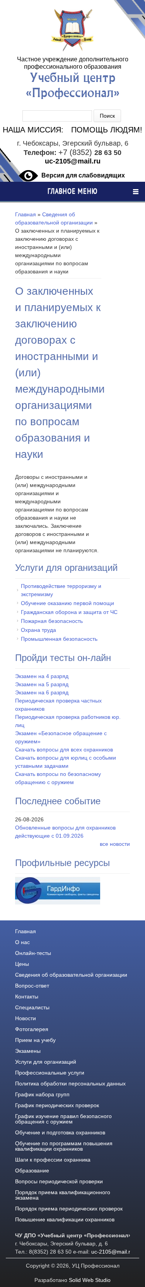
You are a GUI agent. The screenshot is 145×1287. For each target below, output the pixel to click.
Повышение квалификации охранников (64, 1219)
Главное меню (72, 191)
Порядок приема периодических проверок (69, 1208)
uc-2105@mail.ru (73, 160)
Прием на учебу (35, 1040)
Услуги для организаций (45, 1061)
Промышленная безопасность (59, 638)
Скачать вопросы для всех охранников (64, 749)
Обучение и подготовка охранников (60, 1132)
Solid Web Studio (90, 1280)
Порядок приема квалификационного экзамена (62, 1194)
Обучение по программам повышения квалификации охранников (64, 1145)
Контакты (26, 996)
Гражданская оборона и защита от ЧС (69, 612)
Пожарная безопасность (52, 620)
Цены (22, 963)
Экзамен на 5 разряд (41, 684)
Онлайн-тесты (33, 953)
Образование (32, 1170)
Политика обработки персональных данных (70, 1083)
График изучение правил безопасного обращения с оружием (63, 1118)
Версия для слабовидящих (83, 175)
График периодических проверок (57, 1105)
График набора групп (42, 1094)
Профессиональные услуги (49, 1072)
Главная (25, 214)
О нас (22, 942)
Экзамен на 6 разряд (41, 692)
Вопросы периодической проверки (59, 1181)
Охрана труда (38, 629)
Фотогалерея (31, 1029)
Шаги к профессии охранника (52, 1159)
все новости (115, 843)
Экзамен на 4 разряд (41, 676)
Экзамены (28, 1050)
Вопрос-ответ (32, 985)
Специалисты (32, 1007)
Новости (25, 1018)
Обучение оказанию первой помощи (67, 603)
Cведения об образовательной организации (71, 974)
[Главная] (72, 51)
